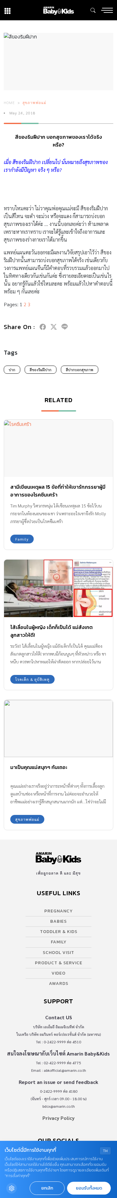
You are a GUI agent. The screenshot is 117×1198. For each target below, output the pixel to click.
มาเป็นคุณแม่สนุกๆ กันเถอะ (38, 767)
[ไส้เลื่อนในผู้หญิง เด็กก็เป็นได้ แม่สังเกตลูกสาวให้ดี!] (58, 588)
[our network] (7, 10)
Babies (58, 921)
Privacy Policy (58, 1118)
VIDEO (58, 973)
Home (9, 102)
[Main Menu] (107, 10)
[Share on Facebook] (43, 327)
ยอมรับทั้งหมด (89, 1188)
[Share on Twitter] (54, 327)
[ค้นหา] (93, 10)
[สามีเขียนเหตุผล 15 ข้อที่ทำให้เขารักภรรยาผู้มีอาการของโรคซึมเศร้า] (58, 448)
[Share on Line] (64, 327)
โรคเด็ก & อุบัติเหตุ (32, 679)
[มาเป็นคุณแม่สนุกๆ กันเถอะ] (58, 728)
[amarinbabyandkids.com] (58, 10)
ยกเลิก (47, 1188)
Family (22, 539)
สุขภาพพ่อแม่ (34, 102)
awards (58, 983)
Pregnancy (58, 911)
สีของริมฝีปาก (40, 369)
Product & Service (58, 963)
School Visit (58, 952)
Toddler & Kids (58, 931)
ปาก (12, 369)
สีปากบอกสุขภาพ (79, 369)
